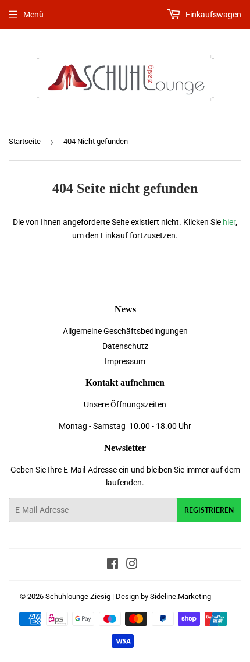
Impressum (125, 361)
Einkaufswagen (212, 14)
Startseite (25, 141)
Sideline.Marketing (180, 596)
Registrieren (209, 510)
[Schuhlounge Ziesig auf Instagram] (132, 565)
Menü (33, 14)
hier (229, 222)
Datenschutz (125, 346)
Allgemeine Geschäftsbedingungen (125, 331)
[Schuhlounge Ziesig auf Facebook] (112, 565)
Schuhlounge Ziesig (77, 596)
